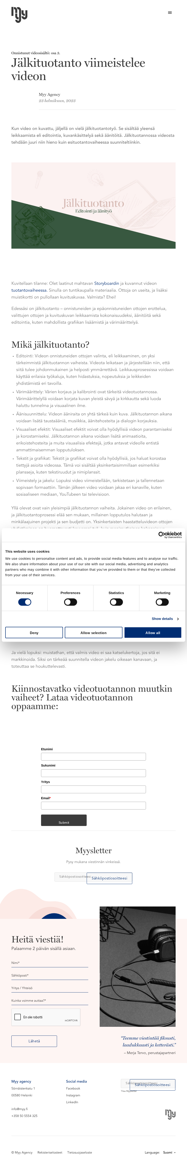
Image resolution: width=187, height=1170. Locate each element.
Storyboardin (106, 284)
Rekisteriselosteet (49, 1152)
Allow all (152, 633)
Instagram (73, 1095)
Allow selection (94, 633)
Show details (162, 619)
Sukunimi (48, 765)
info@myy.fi (19, 1109)
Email (46, 798)
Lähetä (34, 1041)
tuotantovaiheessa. (29, 291)
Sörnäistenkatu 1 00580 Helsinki (23, 1092)
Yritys (45, 782)
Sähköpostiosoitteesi (109, 878)
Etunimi (47, 749)
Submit (64, 822)
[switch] (70, 602)
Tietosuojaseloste (79, 1152)
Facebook (73, 1088)
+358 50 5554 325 (24, 1116)
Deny (34, 633)
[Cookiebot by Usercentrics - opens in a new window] (162, 535)
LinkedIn (72, 1102)
